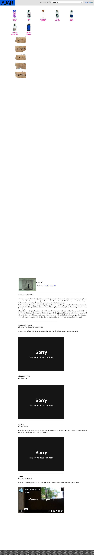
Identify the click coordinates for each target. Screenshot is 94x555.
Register (91, 2)
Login (86, 2)
